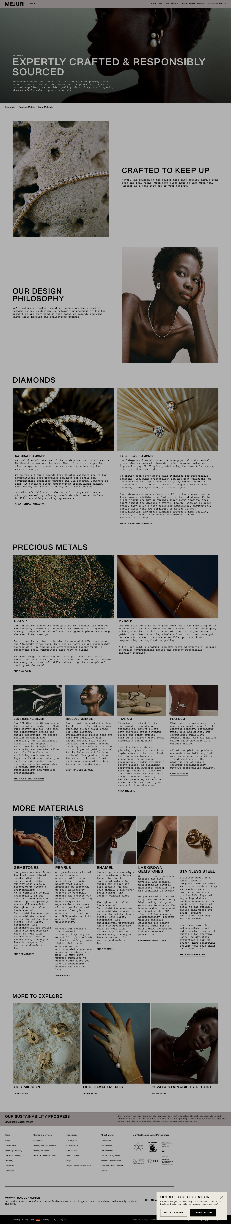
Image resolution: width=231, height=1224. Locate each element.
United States (173, 1213)
